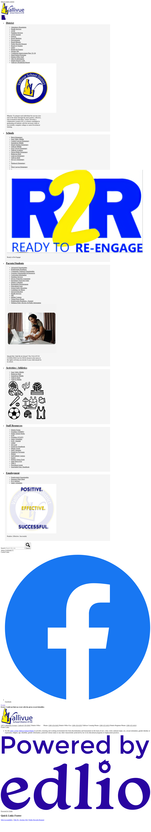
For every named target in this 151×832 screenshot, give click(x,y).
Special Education (17, 292)
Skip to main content (7, 2)
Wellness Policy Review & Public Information (26, 303)
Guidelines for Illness (18, 290)
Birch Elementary (16, 137)
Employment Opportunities (20, 477)
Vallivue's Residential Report (20, 62)
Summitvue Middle (17, 143)
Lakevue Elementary (18, 156)
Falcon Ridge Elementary (19, 152)
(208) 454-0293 (77, 725)
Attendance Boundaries (18, 27)
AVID (13, 31)
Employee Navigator (18, 452)
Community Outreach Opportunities (22, 271)
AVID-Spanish (16, 35)
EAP (12, 435)
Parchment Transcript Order (20, 280)
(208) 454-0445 (53, 725)
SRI (12, 295)
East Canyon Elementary (19, 148)
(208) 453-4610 (104, 725)
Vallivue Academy (17, 150)
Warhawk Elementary (18, 163)
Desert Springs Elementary (19, 145)
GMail (13, 443)
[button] (10, 23)
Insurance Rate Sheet (18, 479)
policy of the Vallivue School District (22, 731)
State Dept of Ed (16, 461)
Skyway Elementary (17, 159)
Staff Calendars (16, 450)
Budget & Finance (17, 49)
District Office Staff (17, 57)
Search (3, 548)
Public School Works (18, 433)
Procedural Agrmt (17, 465)
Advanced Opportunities (19, 267)
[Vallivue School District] (12, 9)
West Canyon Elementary (19, 167)
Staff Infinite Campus (18, 456)
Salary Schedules (16, 439)
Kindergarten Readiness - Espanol (22, 301)
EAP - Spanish (16, 441)
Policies (13, 36)
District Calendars (17, 282)
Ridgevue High (16, 154)
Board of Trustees (17, 46)
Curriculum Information (19, 275)
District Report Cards (18, 60)
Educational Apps (17, 286)
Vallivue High (15, 158)
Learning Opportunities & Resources (23, 273)
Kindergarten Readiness (19, 269)
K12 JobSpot (15, 481)
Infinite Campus (16, 297)
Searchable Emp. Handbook (20, 467)
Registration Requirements (19, 284)
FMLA (13, 463)
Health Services (16, 29)
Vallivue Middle (16, 146)
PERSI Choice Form (18, 459)
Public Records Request (19, 44)
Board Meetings (16, 38)
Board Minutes (16, 42)
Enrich (13, 458)
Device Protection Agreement (20, 279)
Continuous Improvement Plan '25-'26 (23, 53)
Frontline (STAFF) (17, 437)
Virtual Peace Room (17, 299)
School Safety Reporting (19, 288)
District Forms (15, 430)
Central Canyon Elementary (20, 141)
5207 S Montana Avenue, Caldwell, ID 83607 (16, 725)
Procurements (15, 40)
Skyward (14, 445)
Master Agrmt (15, 448)
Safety (13, 48)
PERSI (13, 454)
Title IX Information (17, 59)
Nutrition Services (17, 33)
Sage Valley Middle (17, 139)
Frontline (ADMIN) (17, 432)
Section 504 (15, 51)
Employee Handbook (18, 446)
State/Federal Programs (18, 55)
